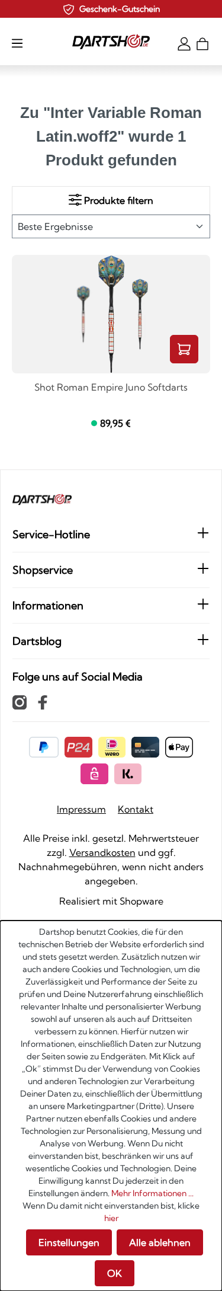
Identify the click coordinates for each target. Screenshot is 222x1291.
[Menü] (17, 43)
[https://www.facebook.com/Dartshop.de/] (43, 702)
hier (111, 1218)
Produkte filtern (117, 200)
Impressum (81, 809)
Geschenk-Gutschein (119, 9)
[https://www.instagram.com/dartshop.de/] (19, 702)
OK (114, 1273)
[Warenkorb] (202, 43)
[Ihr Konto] (184, 42)
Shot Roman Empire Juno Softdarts (111, 387)
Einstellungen (68, 1242)
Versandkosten (102, 852)
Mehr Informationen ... (152, 1193)
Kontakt (135, 809)
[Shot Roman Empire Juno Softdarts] (111, 314)
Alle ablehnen (160, 1242)
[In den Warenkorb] (184, 349)
